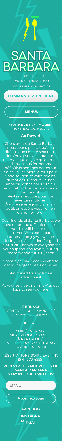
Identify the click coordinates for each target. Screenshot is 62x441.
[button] (31, 398)
